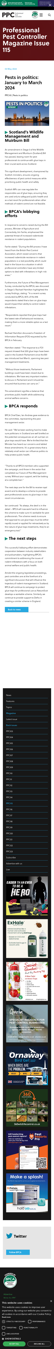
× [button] (51, 1301)
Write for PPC (10, 1297)
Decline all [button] (39, 1344)
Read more (6, 1317)
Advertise (8, 1294)
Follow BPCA (15, 1252)
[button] (27, 1338)
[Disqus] (27, 649)
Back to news (14, 609)
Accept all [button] (14, 1344)
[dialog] (27, 1323)
